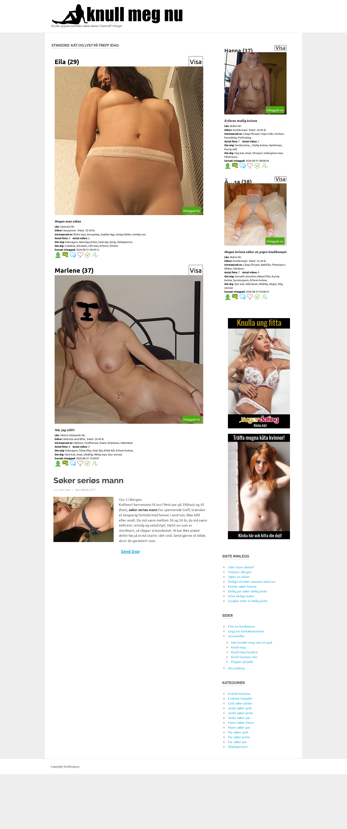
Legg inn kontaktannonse (246, 631)
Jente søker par (239, 718)
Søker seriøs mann (88, 480)
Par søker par (237, 742)
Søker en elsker (239, 577)
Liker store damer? (241, 567)
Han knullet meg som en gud (251, 642)
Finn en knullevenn (241, 626)
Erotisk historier (239, 693)
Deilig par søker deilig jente (247, 591)
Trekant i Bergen (240, 572)
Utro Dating (236, 668)
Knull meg (238, 647)
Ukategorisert (238, 746)
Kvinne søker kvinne (242, 586)
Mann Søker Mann (241, 722)
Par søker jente (239, 737)
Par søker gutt (85, 489)
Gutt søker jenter (240, 703)
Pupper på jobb (242, 662)
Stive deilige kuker (241, 596)
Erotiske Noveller (240, 698)
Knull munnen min (244, 657)
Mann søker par (239, 727)
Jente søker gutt (240, 708)
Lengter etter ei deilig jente (247, 601)
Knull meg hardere (244, 652)
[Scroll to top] (339, 821)
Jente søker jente (240, 713)
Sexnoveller (236, 636)
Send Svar (130, 551)
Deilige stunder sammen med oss (252, 581)
